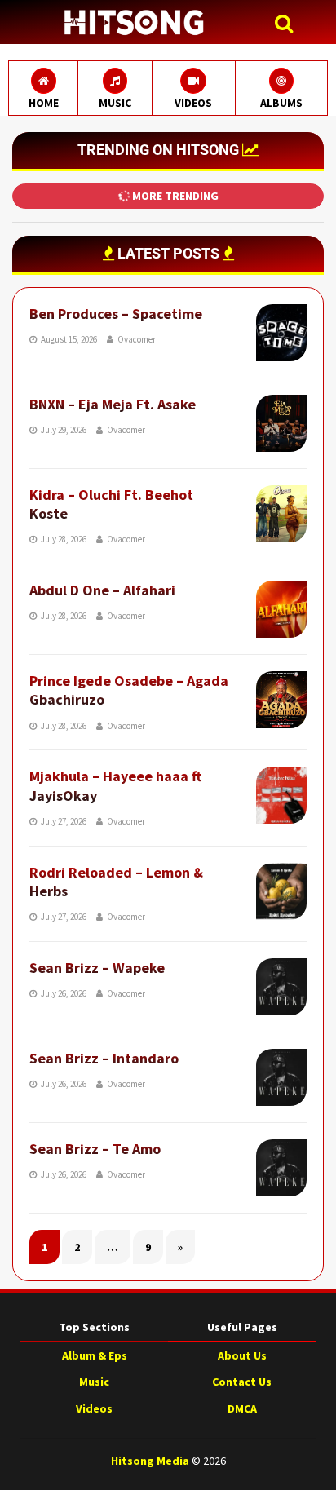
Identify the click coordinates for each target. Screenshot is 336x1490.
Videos (94, 1408)
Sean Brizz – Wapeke (97, 967)
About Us (242, 1355)
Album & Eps (94, 1355)
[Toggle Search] (288, 24)
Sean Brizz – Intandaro (104, 1058)
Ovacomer (136, 339)
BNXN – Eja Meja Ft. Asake (112, 404)
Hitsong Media (150, 1460)
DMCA (242, 1408)
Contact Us (242, 1381)
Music (94, 1381)
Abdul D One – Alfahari (102, 590)
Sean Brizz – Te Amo (95, 1148)
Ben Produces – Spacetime (115, 313)
